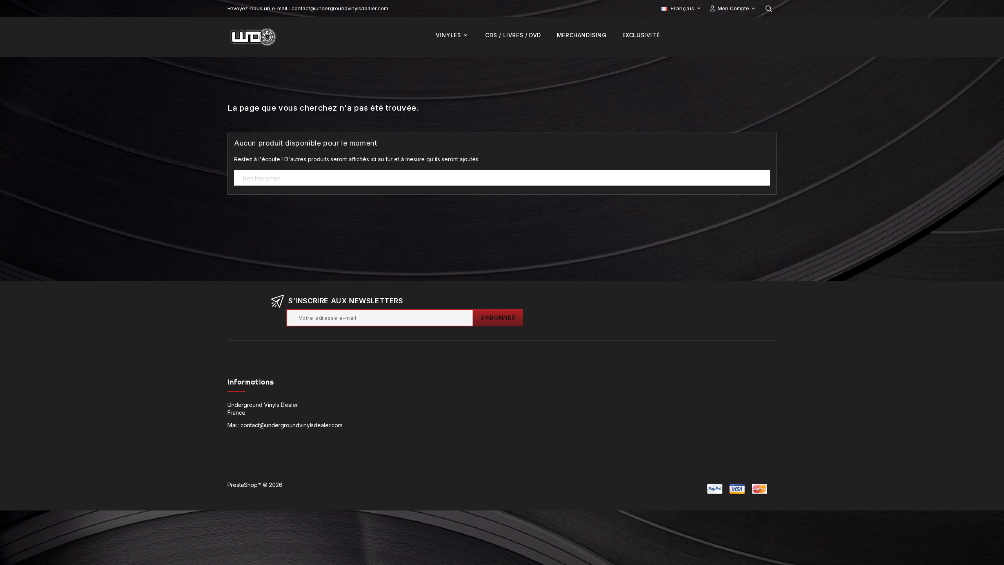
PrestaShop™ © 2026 (254, 484)
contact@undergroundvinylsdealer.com (291, 425)
